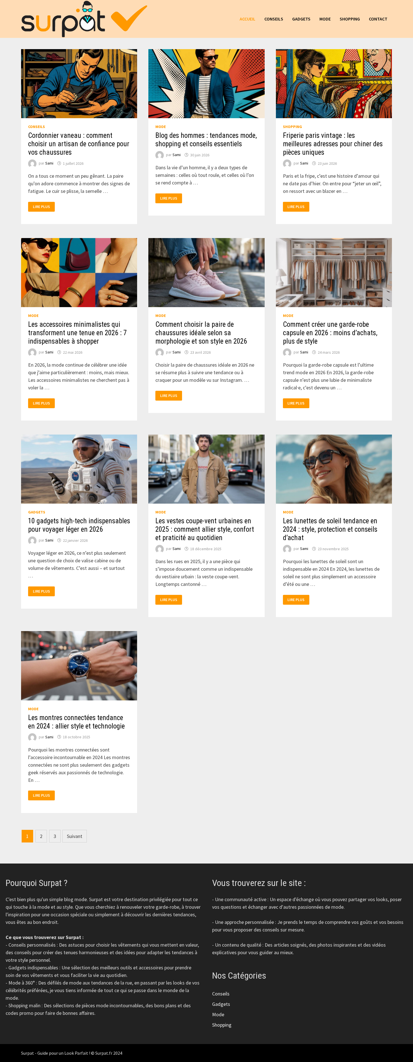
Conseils (273, 19)
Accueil (247, 19)
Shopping (350, 19)
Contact (378, 19)
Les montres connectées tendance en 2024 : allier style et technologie (76, 722)
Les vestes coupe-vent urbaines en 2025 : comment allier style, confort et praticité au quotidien (204, 529)
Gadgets (301, 19)
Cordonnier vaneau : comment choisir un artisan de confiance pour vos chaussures (78, 143)
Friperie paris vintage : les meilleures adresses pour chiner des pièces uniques (333, 143)
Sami (49, 163)
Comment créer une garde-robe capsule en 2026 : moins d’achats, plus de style (330, 332)
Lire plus (44, 207)
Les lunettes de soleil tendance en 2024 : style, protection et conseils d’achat (330, 529)
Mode (325, 19)
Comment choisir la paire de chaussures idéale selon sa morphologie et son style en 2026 (201, 332)
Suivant (74, 836)
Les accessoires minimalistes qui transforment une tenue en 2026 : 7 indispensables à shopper (77, 332)
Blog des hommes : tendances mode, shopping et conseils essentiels (206, 139)
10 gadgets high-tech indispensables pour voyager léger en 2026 (79, 525)
